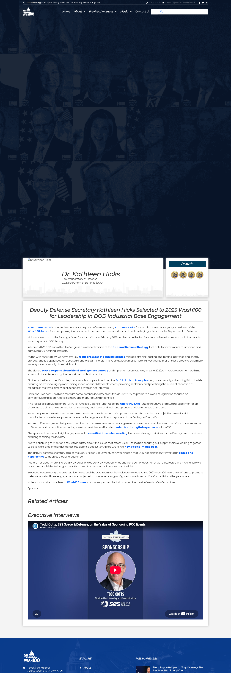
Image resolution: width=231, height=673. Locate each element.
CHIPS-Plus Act (130, 404)
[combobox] (183, 11)
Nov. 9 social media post (141, 447)
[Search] (161, 11)
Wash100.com (76, 482)
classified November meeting (107, 433)
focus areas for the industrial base (102, 357)
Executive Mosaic (39, 327)
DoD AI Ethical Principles (132, 380)
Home (66, 11)
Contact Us (142, 11)
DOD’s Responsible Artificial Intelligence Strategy (75, 370)
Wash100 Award (38, 331)
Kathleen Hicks (125, 327)
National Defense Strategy (130, 347)
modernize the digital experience (136, 427)
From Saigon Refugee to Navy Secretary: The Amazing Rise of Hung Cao (65, 3)
